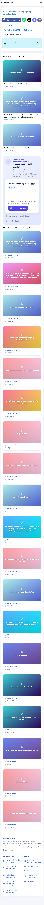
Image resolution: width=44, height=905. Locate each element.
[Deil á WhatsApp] (24, 20)
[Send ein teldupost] (34, 20)
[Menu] (41, 3)
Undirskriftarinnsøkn (12, 26)
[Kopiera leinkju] (39, 20)
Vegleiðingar (8, 856)
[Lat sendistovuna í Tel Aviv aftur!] (22, 74)
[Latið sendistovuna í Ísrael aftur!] (22, 138)
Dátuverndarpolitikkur (12, 34)
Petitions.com (7, 3)
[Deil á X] (29, 20)
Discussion (30, 30)
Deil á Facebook (13, 20)
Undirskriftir (12, 30)
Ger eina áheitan (19, 208)
